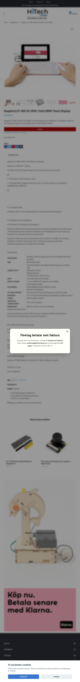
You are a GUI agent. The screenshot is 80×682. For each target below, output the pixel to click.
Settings (56, 676)
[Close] (67, 331)
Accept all (23, 676)
